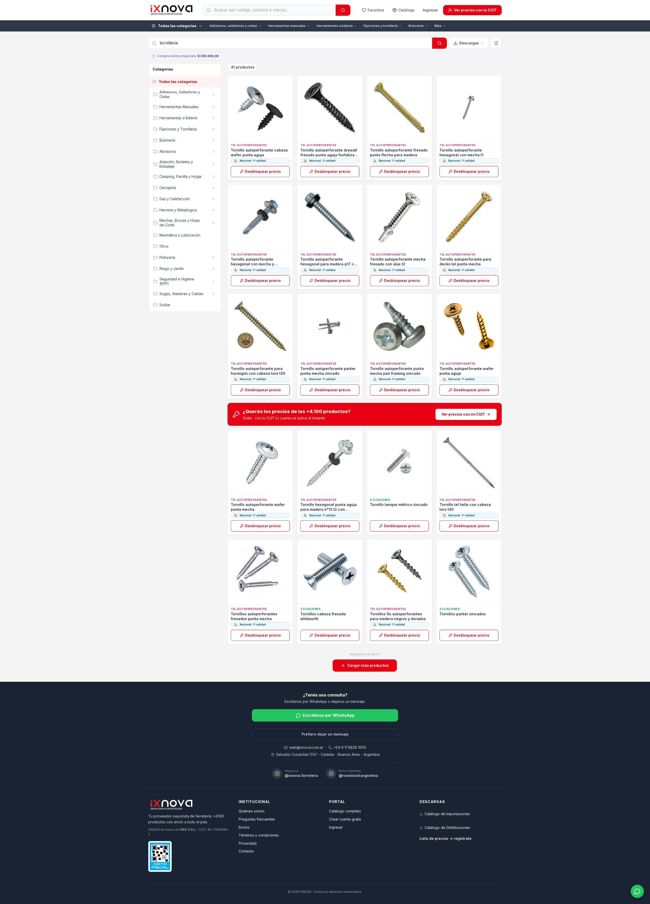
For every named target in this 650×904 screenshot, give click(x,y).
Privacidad (247, 843)
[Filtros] (496, 43)
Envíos (244, 827)
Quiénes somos (252, 811)
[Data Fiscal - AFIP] (160, 856)
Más (438, 26)
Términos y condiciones (259, 835)
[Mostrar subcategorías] (213, 94)
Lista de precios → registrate (445, 838)
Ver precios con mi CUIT (463, 414)
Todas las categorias (178, 81)
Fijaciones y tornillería (381, 26)
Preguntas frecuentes (257, 819)
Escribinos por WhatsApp (328, 715)
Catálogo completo (345, 811)
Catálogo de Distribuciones (447, 827)
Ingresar (430, 10)
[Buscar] (343, 10)
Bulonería (416, 26)
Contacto (246, 851)
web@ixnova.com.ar (306, 747)
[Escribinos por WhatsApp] (637, 891)
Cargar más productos (368, 665)
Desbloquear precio (263, 171)
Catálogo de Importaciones (447, 814)
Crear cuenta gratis (345, 819)
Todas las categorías (177, 26)
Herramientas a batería (335, 26)
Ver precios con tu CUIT (475, 10)
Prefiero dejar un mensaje (325, 734)
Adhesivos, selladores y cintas (233, 26)
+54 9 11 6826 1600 (350, 747)
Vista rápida (263, 135)
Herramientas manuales (287, 26)
